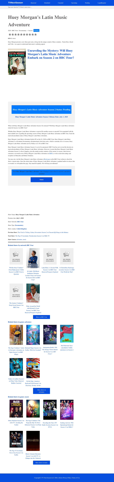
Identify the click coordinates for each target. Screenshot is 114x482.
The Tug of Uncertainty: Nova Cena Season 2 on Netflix (16, 453)
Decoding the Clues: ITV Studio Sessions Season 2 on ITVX (50, 425)
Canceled (60, 3)
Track (41, 179)
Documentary (19, 225)
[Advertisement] (41, 87)
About (60, 478)
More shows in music (41, 462)
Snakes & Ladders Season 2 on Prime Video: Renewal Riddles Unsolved (16, 381)
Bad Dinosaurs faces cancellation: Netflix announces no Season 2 (66, 348)
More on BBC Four (41, 317)
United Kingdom (22, 229)
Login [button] (99, 3)
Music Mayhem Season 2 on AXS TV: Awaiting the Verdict (16, 423)
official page (46, 159)
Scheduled (47, 3)
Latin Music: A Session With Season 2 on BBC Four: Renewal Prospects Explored (50, 270)
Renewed (33, 3)
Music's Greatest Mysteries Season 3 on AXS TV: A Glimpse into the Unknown (33, 456)
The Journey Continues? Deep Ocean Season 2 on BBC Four (16, 305)
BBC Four (20, 222)
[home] (15, 3)
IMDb (51, 153)
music (24, 239)
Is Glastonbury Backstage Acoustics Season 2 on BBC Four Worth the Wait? (67, 270)
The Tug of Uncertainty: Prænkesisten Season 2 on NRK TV (32, 236)
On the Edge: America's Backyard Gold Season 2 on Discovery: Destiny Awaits (33, 383)
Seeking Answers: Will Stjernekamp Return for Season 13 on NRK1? (66, 425)
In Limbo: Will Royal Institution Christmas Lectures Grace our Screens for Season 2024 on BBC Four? (33, 275)
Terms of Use (76, 478)
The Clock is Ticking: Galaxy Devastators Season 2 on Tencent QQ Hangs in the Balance (43, 232)
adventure (19, 239)
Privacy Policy (67, 478)
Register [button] (103, 3)
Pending (87, 3)
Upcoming (74, 3)
